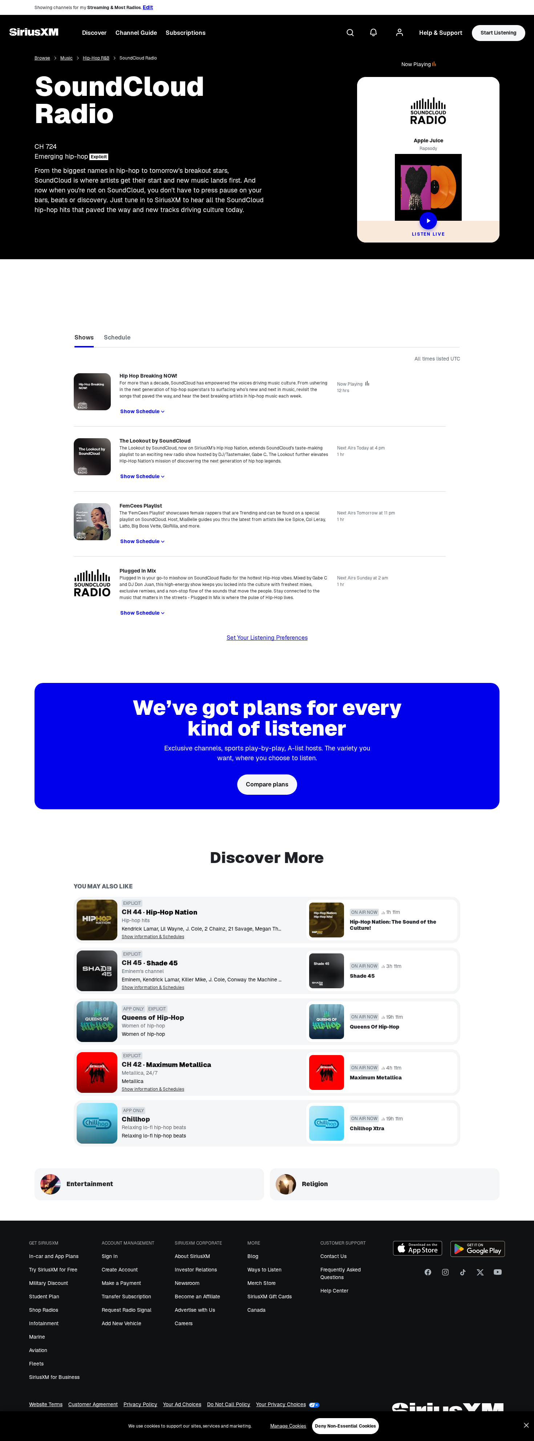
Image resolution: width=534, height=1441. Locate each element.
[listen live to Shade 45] (97, 971)
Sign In (110, 1256)
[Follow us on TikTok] (462, 1274)
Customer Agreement (93, 1404)
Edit (148, 7)
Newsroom (187, 1283)
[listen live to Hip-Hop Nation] (97, 920)
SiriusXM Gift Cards (269, 1296)
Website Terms (45, 1404)
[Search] (350, 33)
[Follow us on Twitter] (480, 1274)
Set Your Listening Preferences (267, 638)
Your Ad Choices (182, 1404)
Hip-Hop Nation (171, 912)
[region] (267, 1426)
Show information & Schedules (153, 937)
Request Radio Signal (126, 1310)
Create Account (120, 1269)
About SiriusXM (192, 1256)
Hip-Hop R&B (96, 58)
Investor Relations (196, 1269)
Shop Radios (43, 1310)
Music (66, 58)
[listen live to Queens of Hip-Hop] (97, 1021)
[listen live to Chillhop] (97, 1123)
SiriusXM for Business (54, 1377)
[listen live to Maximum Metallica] (97, 1072)
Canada (256, 1310)
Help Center (334, 1290)
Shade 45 (162, 963)
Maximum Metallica (178, 1065)
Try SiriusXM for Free (53, 1269)
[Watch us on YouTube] (497, 1274)
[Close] (526, 1425)
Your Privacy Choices (281, 1404)
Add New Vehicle (121, 1323)
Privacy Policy (140, 1404)
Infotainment (43, 1323)
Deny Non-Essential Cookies (345, 1426)
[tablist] (267, 338)
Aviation (38, 1350)
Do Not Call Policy (228, 1404)
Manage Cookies (288, 1426)
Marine (37, 1337)
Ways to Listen (264, 1269)
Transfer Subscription (126, 1296)
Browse (42, 58)
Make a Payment (121, 1283)
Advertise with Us (195, 1310)
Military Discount (48, 1283)
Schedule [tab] (117, 337)
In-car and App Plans (53, 1256)
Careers (184, 1323)
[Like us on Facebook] (428, 1274)
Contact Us (333, 1256)
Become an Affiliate (197, 1296)
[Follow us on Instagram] (445, 1274)
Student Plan (44, 1296)
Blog (252, 1256)
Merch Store (261, 1283)
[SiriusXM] (34, 33)
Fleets (36, 1363)
